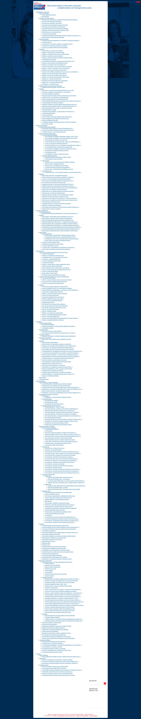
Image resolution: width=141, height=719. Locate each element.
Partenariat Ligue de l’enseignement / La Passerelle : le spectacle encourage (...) (61, 40)
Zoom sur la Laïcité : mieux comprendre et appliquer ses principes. (61, 591)
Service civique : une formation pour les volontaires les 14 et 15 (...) (58, 216)
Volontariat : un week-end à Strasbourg (51, 205)
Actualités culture (46, 491)
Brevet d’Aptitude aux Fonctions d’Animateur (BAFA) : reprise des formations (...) (61, 356)
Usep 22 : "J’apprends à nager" (49, 311)
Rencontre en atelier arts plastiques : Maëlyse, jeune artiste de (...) (60, 432)
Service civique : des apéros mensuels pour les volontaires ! (56, 249)
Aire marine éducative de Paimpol (53, 417)
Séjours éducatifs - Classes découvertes (48, 382)
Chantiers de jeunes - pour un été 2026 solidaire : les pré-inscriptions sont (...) (63, 172)
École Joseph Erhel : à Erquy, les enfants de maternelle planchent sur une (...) (63, 436)
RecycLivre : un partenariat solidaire (53, 450)
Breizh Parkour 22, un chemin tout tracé (51, 32)
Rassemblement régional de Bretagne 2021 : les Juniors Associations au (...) (60, 213)
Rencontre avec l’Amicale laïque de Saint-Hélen (53, 37)
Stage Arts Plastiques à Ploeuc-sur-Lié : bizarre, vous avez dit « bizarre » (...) (63, 434)
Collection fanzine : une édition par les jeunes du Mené (58, 443)
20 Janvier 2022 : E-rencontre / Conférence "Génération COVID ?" (57, 44)
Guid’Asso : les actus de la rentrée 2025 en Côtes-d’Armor (55, 77)
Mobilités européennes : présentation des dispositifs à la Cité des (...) (58, 186)
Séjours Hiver (42, 658)
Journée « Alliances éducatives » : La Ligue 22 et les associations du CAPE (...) (60, 354)
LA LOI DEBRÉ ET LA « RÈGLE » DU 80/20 (52, 646)
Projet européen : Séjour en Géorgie (53, 159)
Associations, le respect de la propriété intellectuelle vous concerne (58, 90)
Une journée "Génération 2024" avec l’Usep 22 (53, 297)
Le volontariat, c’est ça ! (50, 152)
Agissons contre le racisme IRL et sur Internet (56, 574)
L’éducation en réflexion (44, 640)
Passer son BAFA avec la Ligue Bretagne (51, 331)
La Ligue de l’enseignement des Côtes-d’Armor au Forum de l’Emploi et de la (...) (61, 229)
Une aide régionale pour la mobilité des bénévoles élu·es (55, 118)
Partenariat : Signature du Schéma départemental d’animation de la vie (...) (59, 104)
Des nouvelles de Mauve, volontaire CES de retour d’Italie (58, 147)
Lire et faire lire (45, 446)
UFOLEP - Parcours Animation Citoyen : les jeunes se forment (56, 279)
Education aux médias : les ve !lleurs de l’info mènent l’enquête (59, 582)
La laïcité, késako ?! (49, 575)
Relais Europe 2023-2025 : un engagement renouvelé (54, 175)
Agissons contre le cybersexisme (53, 567)
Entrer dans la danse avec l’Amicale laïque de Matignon (55, 28)
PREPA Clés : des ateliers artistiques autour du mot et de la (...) (60, 504)
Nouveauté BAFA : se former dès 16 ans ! (52, 363)
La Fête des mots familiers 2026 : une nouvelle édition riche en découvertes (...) (66, 485)
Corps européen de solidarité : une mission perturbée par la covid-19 (61, 138)
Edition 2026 (48, 484)
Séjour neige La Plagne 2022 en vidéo (51, 534)
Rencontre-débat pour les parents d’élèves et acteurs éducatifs (60, 615)
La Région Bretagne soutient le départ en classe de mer (55, 525)
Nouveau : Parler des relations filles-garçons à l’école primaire (59, 607)
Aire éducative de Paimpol (51, 402)
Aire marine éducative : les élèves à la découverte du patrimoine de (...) (61, 408)
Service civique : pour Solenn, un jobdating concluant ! (57, 240)
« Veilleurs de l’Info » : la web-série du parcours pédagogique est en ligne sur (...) (64, 619)
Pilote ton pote (45, 160)
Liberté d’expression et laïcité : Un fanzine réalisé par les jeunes (60, 439)
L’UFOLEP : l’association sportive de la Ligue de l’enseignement (54, 276)
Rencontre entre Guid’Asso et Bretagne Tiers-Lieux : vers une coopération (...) (60, 71)
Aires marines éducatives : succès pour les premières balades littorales (58, 536)
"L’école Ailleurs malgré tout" (49, 530)
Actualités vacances (43, 665)
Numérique (44, 614)
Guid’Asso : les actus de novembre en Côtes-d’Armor (54, 70)
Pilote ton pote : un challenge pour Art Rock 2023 (56, 165)
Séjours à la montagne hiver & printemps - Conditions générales (57, 659)
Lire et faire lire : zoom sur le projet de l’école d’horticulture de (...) (60, 517)
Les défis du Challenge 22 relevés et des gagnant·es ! (57, 167)
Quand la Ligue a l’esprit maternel (50, 342)
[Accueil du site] (70, 9)
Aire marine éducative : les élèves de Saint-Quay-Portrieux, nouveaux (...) (62, 412)
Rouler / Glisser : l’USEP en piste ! (50, 273)
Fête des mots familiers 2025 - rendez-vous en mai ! (60, 477)
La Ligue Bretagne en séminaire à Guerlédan (52, 102)
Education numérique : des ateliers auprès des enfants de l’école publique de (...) (64, 620)
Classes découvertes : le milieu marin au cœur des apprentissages (57, 552)
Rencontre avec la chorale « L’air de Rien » (52, 23)
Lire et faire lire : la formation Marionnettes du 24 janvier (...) (59, 457)
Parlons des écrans (49, 563)
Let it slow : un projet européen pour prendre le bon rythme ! (56, 179)
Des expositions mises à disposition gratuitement (54, 635)
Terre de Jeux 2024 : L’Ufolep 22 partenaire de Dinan (54, 281)
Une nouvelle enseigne (47, 123)
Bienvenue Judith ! (46, 543)
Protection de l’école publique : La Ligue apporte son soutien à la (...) (58, 111)
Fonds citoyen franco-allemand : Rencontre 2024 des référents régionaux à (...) (60, 207)
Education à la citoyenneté (51, 587)
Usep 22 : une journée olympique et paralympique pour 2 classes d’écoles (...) (60, 318)
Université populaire (44, 39)
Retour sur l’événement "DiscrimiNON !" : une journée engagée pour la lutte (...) (61, 225)
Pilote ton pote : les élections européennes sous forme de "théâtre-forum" (60, 187)
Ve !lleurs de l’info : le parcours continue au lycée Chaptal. (58, 586)
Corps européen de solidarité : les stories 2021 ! (56, 140)
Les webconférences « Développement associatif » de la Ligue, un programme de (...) (62, 351)
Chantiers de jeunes (46, 171)
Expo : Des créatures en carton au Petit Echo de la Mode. (58, 438)
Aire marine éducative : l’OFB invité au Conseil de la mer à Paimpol (60, 414)
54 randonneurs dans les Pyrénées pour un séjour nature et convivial (58, 675)
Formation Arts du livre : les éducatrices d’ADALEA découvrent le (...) (58, 358)
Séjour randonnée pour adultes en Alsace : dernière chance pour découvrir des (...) (61, 656)
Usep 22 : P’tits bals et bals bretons (50, 309)
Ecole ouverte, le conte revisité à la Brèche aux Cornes (58, 612)
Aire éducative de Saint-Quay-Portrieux (54, 404)
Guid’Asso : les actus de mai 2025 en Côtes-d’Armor (54, 73)
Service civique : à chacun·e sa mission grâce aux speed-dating (57, 218)
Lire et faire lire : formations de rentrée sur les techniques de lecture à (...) (62, 472)
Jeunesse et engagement (42, 210)
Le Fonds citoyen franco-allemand (47, 127)
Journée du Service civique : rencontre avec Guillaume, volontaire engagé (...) (60, 223)
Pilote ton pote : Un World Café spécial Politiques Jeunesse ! (59, 169)
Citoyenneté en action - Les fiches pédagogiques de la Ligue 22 (57, 562)
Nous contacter (121, 2)
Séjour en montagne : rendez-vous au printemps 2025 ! (55, 666)
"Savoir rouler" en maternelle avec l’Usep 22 (52, 291)
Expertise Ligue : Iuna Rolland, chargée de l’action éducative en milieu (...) (62, 579)
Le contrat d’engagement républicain (50, 94)
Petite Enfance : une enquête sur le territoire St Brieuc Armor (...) (57, 367)
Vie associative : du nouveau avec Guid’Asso (52, 50)
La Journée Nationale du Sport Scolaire (51, 260)
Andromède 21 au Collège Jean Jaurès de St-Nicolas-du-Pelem (57, 559)
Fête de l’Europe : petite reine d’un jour (51, 201)
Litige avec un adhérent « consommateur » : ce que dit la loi (56, 92)
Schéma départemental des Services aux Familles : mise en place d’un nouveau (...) (61, 101)
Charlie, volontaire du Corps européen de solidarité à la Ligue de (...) (58, 177)
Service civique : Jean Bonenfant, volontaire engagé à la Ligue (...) (60, 235)
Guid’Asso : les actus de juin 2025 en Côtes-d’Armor (54, 75)
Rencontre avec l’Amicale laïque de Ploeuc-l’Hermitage (55, 25)
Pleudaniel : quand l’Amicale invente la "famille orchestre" (55, 30)
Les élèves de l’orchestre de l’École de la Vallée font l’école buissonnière (59, 529)
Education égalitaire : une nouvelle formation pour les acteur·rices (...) (58, 374)
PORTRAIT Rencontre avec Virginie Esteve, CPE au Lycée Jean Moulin (61, 580)
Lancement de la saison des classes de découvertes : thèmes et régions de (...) (60, 387)
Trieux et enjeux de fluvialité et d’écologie (52, 555)
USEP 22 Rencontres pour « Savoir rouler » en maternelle (55, 268)
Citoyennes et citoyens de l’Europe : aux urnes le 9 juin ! (55, 196)
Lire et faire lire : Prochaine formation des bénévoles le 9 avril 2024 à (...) (62, 471)
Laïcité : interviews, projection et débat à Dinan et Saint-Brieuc (57, 116)
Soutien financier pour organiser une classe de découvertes (56, 385)
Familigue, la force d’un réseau (46, 18)
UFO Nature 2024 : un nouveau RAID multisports (53, 304)
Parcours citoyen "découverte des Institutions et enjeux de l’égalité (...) (58, 638)
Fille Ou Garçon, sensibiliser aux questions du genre (57, 503)
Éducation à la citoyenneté (45, 560)
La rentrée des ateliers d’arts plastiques (54, 445)
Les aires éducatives (47, 399)
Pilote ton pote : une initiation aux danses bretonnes (54, 189)
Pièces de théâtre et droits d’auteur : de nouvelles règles (58, 492)
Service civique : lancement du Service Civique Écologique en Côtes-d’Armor (60, 230)
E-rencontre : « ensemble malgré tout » (51, 259)
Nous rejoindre (131, 2)
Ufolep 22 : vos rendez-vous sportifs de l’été (52, 313)
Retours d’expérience (47, 233)
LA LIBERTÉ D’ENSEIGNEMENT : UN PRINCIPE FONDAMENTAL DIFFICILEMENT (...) (62, 645)
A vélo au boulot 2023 (47, 115)
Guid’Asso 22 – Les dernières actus (50, 84)
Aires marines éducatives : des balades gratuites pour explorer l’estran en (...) (60, 532)
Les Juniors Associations (45, 212)
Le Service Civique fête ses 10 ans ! (50, 245)
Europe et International (41, 125)
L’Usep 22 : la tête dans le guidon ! (50, 271)
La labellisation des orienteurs (49, 59)
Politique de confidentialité (82, 715)
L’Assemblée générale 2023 (48, 113)
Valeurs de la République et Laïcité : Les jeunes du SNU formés (57, 368)
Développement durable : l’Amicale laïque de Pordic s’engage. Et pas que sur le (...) (61, 35)
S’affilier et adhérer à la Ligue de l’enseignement (50, 86)
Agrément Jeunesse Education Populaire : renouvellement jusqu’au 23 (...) (59, 106)
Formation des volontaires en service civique (52, 244)
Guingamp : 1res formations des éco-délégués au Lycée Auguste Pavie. (59, 346)
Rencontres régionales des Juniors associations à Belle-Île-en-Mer (57, 220)
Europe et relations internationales (47, 133)
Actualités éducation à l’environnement (51, 405)
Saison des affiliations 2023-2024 (50, 120)
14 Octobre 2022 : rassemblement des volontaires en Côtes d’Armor (58, 247)
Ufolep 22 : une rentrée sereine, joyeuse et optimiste (54, 293)
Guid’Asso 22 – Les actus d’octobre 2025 (51, 78)
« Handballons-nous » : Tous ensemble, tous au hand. (54, 257)
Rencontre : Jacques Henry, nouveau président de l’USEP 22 (56, 264)
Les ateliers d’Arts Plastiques (52, 429)
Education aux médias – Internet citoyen (51, 622)
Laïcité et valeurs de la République (50, 631)
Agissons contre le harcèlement (52, 565)
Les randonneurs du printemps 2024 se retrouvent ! (54, 668)
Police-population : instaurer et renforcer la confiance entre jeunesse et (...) (62, 594)
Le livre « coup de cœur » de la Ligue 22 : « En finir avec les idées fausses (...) (63, 589)
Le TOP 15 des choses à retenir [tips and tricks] (56, 143)
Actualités (41, 89)
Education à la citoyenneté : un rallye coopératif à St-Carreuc (56, 633)
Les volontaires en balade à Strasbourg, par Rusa (56, 150)
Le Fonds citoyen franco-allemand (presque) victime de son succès (58, 130)
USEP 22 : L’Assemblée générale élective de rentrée (54, 314)
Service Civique (42, 232)
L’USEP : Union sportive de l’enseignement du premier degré (53, 252)
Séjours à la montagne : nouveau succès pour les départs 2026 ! (57, 673)
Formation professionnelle (45, 323)
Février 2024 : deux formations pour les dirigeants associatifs (56, 339)
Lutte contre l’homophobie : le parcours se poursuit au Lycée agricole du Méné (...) (64, 605)
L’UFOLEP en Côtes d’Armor (48, 278)
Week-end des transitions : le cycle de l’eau (52, 539)
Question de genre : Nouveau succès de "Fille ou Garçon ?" (59, 506)
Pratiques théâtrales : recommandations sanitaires (57, 499)
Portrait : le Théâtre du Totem (52, 494)
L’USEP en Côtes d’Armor (48, 253)
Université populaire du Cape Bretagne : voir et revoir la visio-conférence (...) (63, 596)
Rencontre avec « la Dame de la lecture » (54, 448)
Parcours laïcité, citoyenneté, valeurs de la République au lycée (60, 608)
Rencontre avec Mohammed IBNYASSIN (51, 21)
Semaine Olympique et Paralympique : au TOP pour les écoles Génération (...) (60, 290)
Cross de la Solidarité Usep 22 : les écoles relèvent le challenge (57, 288)
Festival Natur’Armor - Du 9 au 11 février (54, 407)
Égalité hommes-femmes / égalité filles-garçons (53, 627)
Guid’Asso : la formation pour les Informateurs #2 (54, 64)
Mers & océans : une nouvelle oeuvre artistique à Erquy (58, 511)
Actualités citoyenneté (47, 577)
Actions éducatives (40, 381)
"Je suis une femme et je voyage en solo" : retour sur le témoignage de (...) (62, 141)
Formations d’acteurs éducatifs (52, 617)
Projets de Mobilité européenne (49, 155)
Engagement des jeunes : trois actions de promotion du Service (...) (58, 184)
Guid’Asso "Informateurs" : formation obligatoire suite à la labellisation (58, 336)
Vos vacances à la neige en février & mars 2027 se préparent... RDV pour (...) (60, 663)
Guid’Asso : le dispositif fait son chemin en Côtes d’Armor (55, 54)
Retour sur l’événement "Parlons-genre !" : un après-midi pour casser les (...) (60, 221)
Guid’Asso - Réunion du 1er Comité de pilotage (53, 52)
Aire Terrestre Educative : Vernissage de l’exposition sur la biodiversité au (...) (63, 415)
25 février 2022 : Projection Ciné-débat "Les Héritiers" (54, 45)
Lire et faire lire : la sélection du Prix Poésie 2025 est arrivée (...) (60, 522)
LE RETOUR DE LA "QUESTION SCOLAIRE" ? (52, 643)
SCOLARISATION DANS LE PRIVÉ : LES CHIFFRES (53, 648)
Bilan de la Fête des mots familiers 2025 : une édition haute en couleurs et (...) (66, 482)
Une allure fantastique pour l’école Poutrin (55, 510)
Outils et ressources (44, 13)
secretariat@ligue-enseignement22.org (65, 715)
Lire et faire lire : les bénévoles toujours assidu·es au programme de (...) (62, 520)
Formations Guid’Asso (44, 334)
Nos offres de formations (48, 324)
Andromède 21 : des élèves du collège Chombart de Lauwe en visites (61, 421)
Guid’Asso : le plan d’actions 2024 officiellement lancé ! (55, 63)
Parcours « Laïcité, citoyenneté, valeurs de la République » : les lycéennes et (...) (64, 593)
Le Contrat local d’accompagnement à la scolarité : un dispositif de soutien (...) (60, 353)
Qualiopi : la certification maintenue (50, 375)
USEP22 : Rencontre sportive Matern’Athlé (52, 266)
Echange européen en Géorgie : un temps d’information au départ (57, 194)
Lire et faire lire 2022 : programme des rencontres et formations (60, 455)
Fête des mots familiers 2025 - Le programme (59, 479)
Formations (39, 321)
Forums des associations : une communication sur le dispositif (57, 66)
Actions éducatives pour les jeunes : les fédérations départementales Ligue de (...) (64, 601)
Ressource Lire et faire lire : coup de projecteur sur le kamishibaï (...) (61, 460)
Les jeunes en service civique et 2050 (51, 242)
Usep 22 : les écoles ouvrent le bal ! (50, 295)
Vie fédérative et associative (42, 12)
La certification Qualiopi (47, 328)
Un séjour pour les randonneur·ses (50, 553)
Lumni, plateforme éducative (49, 14)
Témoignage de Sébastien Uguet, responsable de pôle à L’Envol (60, 237)
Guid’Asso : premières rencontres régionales (52, 56)
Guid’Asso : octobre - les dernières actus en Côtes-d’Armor (56, 68)
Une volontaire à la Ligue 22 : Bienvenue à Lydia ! (56, 154)
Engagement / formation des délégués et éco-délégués (55, 629)
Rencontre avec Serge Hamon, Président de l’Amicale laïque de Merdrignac (60, 19)
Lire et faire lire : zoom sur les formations (55, 464)
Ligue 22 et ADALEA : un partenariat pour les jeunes (54, 360)
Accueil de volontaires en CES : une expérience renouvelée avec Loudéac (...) (63, 145)
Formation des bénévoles (45, 337)
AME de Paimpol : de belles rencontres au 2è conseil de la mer (60, 410)
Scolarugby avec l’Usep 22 (48, 302)
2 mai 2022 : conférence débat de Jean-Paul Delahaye (55, 47)
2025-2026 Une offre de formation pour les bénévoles (55, 80)
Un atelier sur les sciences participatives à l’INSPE (56, 422)
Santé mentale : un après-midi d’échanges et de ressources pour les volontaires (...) (61, 227)
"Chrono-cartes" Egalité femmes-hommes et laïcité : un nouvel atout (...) (62, 603)
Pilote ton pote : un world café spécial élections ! (53, 193)
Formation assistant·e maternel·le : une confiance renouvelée (56, 372)
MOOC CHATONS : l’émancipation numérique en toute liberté (56, 344)
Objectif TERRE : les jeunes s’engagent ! (51, 209)
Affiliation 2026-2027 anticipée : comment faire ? (53, 87)
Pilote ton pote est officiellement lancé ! (54, 164)
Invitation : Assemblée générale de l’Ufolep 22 (53, 320)
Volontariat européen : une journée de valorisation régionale (56, 203)
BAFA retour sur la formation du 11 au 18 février (53, 365)
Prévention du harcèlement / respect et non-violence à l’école (56, 626)
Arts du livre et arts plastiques (49, 427)
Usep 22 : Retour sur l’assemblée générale (52, 300)
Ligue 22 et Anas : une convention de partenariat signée (55, 97)
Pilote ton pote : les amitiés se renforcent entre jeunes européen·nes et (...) (60, 200)
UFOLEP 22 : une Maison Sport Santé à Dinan (53, 283)
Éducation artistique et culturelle (46, 426)
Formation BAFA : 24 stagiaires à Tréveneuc (52, 370)
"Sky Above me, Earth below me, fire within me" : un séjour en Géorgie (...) (59, 198)
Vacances (38, 653)
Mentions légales (93, 715)
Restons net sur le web (50, 568)
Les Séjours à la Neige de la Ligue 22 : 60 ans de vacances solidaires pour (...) (60, 661)
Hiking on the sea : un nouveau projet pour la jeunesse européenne (58, 191)
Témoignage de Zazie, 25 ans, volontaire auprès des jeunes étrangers (61, 238)
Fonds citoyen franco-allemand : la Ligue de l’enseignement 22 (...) (57, 128)
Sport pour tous (40, 251)
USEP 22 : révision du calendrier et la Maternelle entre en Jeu (56, 269)
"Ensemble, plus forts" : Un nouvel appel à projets (54, 132)
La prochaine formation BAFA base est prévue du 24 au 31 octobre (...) (59, 333)
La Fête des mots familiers (48, 474)
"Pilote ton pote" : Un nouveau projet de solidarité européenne (60, 162)
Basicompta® (45, 16)
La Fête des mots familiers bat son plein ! (55, 513)
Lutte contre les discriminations (49, 624)
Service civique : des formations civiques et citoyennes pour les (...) (58, 180)
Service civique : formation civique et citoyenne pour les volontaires (58, 349)
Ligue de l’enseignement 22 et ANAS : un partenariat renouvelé (57, 108)
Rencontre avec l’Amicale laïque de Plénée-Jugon (53, 26)
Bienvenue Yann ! (46, 544)
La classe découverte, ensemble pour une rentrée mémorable (56, 383)
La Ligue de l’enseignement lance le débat (52, 652)
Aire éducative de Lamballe (51, 400)
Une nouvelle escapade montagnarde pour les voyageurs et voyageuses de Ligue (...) (62, 670)
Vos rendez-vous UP (47, 42)
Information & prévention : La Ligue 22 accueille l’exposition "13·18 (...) (61, 598)
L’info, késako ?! (49, 572)
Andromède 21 (45, 395)
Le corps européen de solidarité (49, 135)
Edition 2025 (48, 476)
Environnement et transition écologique (48, 394)
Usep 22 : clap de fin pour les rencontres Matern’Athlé (54, 305)
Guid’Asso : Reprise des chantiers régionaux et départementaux (57, 57)
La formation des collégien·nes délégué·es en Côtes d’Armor (56, 636)
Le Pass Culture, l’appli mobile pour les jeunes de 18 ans (58, 497)
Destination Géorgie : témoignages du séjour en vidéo (58, 157)
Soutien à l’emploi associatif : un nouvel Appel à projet (55, 99)
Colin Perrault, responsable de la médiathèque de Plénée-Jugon (60, 496)
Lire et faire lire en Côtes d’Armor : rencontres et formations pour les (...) (62, 451)
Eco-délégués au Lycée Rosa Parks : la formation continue (56, 550)
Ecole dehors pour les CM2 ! (48, 541)
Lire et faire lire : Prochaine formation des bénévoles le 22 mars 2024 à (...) (62, 469)
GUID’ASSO (42, 49)
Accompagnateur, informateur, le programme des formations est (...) (58, 61)
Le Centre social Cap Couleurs (49, 33)
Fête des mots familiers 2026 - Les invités (58, 487)
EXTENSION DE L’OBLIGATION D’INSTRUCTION (53, 641)
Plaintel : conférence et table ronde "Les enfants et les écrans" (60, 610)
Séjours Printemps (43, 655)
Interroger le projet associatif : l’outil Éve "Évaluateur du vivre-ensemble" (59, 95)
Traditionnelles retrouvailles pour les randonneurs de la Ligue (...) (57, 671)
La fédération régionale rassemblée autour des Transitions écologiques (59, 122)
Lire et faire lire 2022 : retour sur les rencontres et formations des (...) (61, 458)
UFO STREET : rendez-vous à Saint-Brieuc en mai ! (54, 307)
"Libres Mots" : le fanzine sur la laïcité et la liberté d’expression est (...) (61, 441)
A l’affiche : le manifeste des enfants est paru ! (53, 255)
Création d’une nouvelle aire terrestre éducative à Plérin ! (58, 424)
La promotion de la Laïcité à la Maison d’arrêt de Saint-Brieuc (56, 361)
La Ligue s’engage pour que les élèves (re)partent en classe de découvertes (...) (60, 527)
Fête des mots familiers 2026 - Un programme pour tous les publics (64, 489)
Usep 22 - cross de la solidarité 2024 (50, 316)
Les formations (48, 431)
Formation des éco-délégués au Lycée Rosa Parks (54, 537)
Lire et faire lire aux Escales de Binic (53, 467)
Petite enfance (42, 377)
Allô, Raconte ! (48, 501)
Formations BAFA (43, 329)
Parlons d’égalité (49, 570)
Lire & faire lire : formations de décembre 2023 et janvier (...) (59, 465)
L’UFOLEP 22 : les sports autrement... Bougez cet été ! (55, 286)
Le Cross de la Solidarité (48, 262)
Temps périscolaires (44, 379)
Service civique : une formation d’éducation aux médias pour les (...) (58, 347)
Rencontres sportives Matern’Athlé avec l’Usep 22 (54, 275)
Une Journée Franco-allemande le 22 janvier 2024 (54, 182)
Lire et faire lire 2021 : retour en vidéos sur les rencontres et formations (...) (63, 453)
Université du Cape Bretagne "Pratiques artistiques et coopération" (61, 508)
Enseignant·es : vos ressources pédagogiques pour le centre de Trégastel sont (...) (61, 392)
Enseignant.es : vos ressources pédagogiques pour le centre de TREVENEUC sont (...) (62, 389)
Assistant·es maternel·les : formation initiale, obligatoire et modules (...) (59, 326)
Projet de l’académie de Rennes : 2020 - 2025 (55, 584)
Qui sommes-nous (111, 2)
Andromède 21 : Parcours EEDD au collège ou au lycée (58, 397)
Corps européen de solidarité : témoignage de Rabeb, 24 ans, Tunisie (61, 136)
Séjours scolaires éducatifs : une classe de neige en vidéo (55, 391)
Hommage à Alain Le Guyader (49, 109)
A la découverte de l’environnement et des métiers (54, 546)
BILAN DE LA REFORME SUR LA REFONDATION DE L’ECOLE (56, 650)
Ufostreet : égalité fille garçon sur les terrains (52, 298)
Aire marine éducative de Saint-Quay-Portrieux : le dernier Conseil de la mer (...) (63, 419)
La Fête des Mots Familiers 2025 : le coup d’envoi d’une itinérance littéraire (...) (66, 480)
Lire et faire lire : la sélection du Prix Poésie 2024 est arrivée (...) (60, 462)
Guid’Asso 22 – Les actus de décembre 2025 (52, 82)
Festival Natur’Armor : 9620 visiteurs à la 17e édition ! (54, 557)
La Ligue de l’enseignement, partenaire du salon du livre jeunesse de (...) (62, 518)
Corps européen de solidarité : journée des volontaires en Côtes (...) (61, 148)
